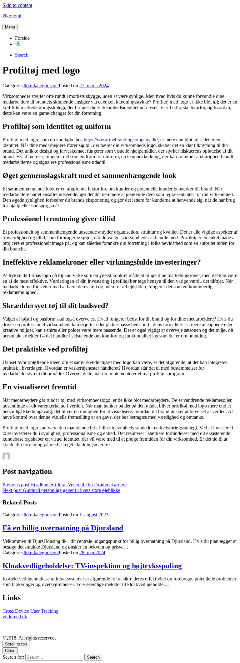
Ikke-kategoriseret (41, 85)
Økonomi (11, 15)
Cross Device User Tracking (30, 611)
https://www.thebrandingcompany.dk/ (121, 139)
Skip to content (17, 5)
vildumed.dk (14, 616)
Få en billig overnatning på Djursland (62, 528)
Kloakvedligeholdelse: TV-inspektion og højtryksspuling (92, 566)
